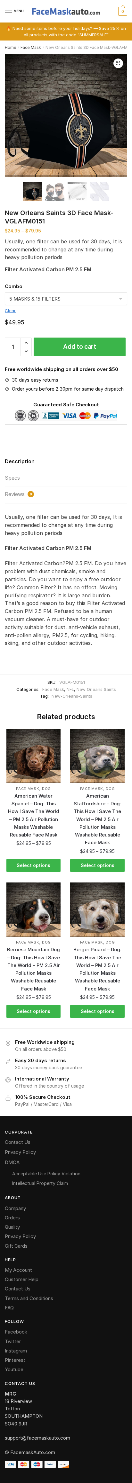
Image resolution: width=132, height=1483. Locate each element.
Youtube (14, 1369)
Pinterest (15, 1360)
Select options (33, 865)
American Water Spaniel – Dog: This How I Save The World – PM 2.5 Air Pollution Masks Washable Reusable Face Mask (33, 815)
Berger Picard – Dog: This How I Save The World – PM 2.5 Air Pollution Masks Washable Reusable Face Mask (97, 968)
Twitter (13, 1341)
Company (15, 1208)
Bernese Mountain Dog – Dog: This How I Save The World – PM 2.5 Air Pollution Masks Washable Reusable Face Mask (33, 968)
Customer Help (21, 1279)
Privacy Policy (20, 1152)
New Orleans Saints (96, 689)
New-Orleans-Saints (72, 696)
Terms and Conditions (29, 1298)
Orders (12, 1218)
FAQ (9, 1308)
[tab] (66, 462)
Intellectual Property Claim (40, 1183)
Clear (10, 310)
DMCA (12, 1162)
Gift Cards (16, 1246)
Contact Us (17, 1142)
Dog (46, 788)
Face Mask (31, 47)
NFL (70, 689)
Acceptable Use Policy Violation (46, 1173)
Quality (12, 1227)
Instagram (16, 1351)
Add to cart (79, 346)
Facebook (16, 1332)
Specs (12, 478)
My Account (18, 1270)
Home (10, 47)
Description (20, 461)
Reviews (18, 494)
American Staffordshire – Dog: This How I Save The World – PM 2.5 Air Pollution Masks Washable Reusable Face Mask (97, 819)
